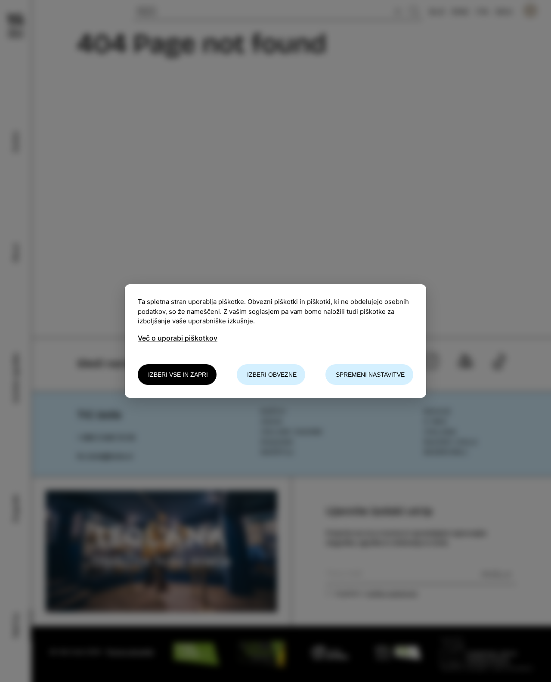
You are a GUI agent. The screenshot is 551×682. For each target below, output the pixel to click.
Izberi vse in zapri (178, 374)
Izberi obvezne (272, 374)
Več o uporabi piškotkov (177, 338)
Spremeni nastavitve (370, 374)
